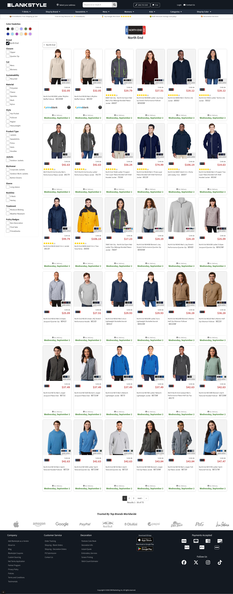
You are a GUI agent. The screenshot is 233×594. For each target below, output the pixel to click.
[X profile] (196, 564)
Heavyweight (15, 125)
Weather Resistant (17, 213)
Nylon (12, 104)
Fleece (12, 92)
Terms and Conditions (16, 577)
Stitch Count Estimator (89, 561)
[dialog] (3, 592)
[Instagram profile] (208, 564)
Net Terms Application (16, 561)
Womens (128, 11)
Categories (175, 11)
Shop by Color (203, 11)
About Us (11, 545)
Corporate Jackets (17, 169)
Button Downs (16, 177)
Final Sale (14, 227)
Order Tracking (50, 541)
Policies (11, 573)
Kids (151, 11)
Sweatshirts (80, 11)
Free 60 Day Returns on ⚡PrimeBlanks (70, 16)
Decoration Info (87, 545)
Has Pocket (14, 113)
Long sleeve (15, 187)
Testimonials (13, 581)
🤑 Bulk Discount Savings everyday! (163, 16)
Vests (12, 147)
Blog (9, 549)
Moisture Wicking (17, 209)
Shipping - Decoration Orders (55, 549)
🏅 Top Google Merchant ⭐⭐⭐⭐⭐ (116, 16)
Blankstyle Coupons (15, 553)
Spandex (13, 96)
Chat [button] (156, 5)
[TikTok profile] (219, 564)
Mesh (12, 100)
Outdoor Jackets (16, 160)
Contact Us (190, 5)
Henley (13, 200)
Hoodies (13, 151)
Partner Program (14, 565)
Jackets (13, 135)
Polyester (14, 88)
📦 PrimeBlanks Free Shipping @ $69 (23, 16)
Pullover (13, 117)
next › (140, 498)
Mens (105, 11)
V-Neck (13, 196)
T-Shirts (25, 11)
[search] (114, 4)
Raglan (13, 121)
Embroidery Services (89, 553)
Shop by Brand (52, 11)
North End (14, 43)
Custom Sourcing (14, 557)
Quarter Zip (14, 56)
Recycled (13, 79)
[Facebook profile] (184, 564)
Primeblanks (15, 231)
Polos (12, 143)
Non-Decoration (16, 223)
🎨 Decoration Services (209, 16)
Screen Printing (87, 557)
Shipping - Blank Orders (54, 545)
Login (179, 5)
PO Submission (50, 553)
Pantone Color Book (88, 541)
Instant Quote (86, 549)
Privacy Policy (13, 569)
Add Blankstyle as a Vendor (18, 541)
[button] (141, 5)
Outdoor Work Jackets (19, 173)
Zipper (12, 52)
